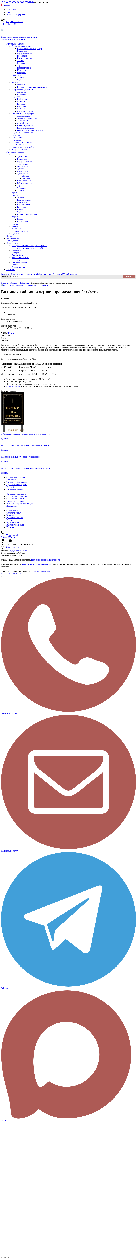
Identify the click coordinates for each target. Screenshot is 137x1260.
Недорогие (22, 209)
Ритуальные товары (15, 152)
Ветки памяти (23, 205)
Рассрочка (21, 72)
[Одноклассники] (13, 541)
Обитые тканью (24, 183)
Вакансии (16, 250)
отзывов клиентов (41, 571)
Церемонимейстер (25, 128)
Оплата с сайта (13, 386)
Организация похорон (22, 46)
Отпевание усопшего (16, 494)
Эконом (20, 60)
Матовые (26, 178)
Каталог (14, 283)
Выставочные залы (20, 257)
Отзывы (15, 265)
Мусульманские (24, 53)
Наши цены (11, 506)
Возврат (15, 253)
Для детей (21, 169)
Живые (20, 197)
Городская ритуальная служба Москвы (29, 245)
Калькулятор (12, 241)
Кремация (16, 75)
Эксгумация (22, 121)
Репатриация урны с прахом (30, 130)
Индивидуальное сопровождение (32, 87)
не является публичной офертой (36, 564)
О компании (12, 243)
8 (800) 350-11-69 (26, 2)
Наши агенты (12, 238)
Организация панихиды (17, 496)
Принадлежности (20, 231)
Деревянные (22, 173)
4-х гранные (22, 164)
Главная (4, 283)
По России (22, 99)
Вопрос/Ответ (18, 255)
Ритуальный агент (14, 489)
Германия (21, 106)
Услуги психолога (20, 149)
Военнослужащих (25, 58)
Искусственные (24, 200)
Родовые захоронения (22, 142)
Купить (11, 333)
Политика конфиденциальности (45, 560)
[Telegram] (3, 28)
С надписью (22, 202)
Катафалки (22, 94)
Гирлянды (21, 207)
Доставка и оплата (20, 262)
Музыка (15, 82)
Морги (9, 12)
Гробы (15, 154)
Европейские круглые (27, 214)
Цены (9, 236)
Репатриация (18, 145)
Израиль (21, 104)
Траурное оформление (27, 118)
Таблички (16, 229)
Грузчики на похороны (22, 133)
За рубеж (21, 101)
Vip (18, 65)
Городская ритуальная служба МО (27, 248)
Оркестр (21, 85)
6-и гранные (22, 166)
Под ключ (21, 70)
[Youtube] (10, 541)
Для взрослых (23, 171)
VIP (19, 80)
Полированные (24, 181)
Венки (15, 195)
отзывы (6, 5)
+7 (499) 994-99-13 (9, 2)
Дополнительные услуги (23, 113)
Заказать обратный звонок (13, 39)
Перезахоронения (25, 125)
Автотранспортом (25, 111)
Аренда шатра (23, 116)
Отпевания (17, 137)
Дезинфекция (23, 123)
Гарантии (16, 260)
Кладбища (11, 10)
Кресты (15, 226)
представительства (18, 550)
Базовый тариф (24, 68)
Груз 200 (16, 97)
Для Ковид (22, 157)
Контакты (10, 269)
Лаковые (26, 176)
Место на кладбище (15, 501)
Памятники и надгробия (23, 147)
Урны (14, 193)
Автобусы (21, 92)
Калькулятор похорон (11, 574)
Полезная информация (16, 14)
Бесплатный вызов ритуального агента (19, 37)
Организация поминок (16, 499)
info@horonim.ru (12, 547)
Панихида (16, 140)
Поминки (16, 135)
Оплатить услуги (14, 513)
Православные (24, 51)
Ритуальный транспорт (22, 89)
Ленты (15, 224)
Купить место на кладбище (29, 48)
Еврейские (22, 56)
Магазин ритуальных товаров (20, 503)
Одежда (15, 233)
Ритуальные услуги (15, 44)
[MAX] (6, 28)
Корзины (16, 217)
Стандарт (21, 63)
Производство (18, 267)
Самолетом (22, 109)
